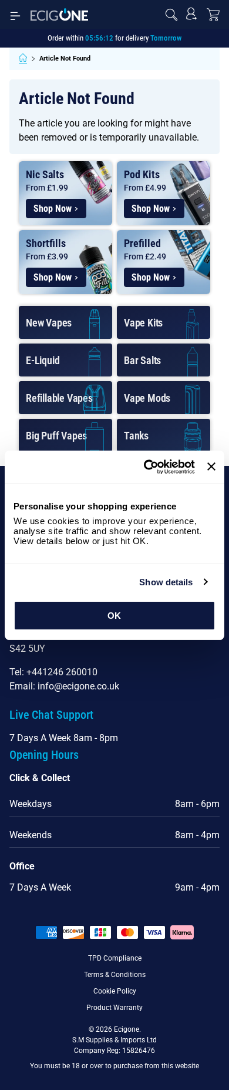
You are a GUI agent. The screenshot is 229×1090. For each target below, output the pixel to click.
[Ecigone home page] (59, 14)
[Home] (23, 59)
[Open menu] (15, 15)
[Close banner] (211, 466)
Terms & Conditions (115, 975)
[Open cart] (213, 14)
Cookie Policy (114, 991)
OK (114, 616)
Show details (166, 582)
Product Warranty (114, 1008)
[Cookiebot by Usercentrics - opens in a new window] (147, 467)
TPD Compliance (115, 958)
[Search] (171, 14)
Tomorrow (165, 38)
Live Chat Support (51, 715)
